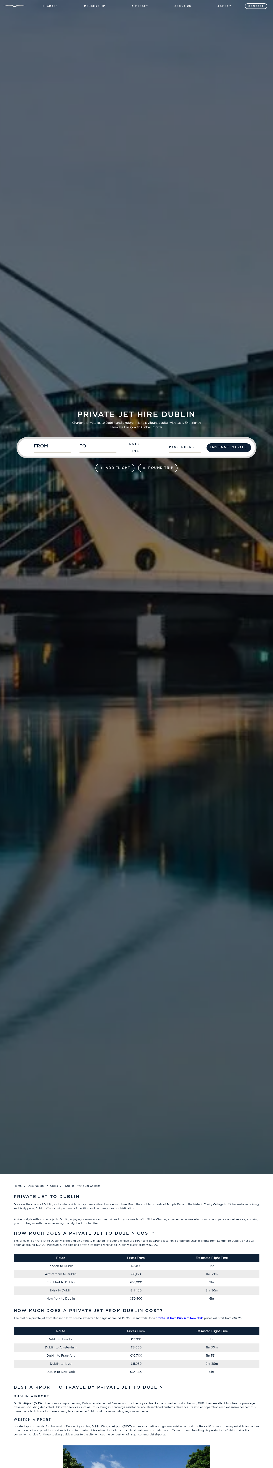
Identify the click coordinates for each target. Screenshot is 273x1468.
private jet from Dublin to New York (179, 1318)
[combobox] (55, 448)
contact (256, 6)
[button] (50, 6)
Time (134, 451)
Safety (224, 6)
